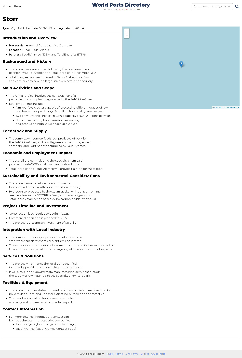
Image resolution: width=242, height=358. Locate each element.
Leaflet (218, 107)
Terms (119, 353)
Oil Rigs (145, 353)
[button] (181, 64)
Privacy (110, 353)
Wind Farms (132, 353)
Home (6, 6)
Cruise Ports (158, 353)
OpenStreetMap (232, 107)
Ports (18, 6)
